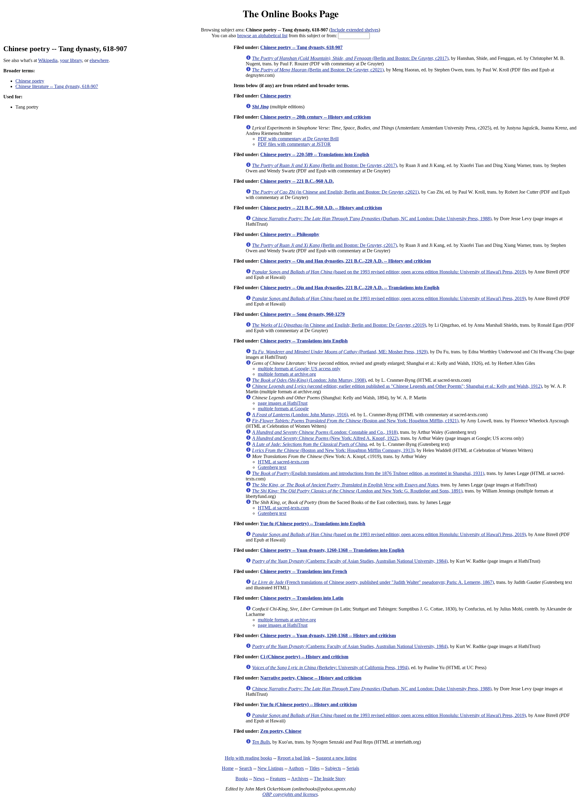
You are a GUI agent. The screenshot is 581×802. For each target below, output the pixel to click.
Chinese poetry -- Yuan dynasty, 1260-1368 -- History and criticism (328, 635)
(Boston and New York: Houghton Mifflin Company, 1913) (333, 450)
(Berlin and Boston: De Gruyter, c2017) (350, 58)
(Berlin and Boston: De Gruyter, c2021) (318, 69)
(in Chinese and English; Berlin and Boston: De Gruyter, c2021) (335, 192)
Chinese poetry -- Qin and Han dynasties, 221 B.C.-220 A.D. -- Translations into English (349, 287)
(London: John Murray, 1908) (309, 380)
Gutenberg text (272, 467)
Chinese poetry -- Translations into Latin (301, 598)
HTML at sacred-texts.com (283, 461)
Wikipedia (47, 60)
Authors (296, 768)
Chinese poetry (29, 80)
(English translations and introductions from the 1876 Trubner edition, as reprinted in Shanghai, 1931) (368, 473)
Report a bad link (293, 758)
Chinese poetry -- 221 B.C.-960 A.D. (297, 181)
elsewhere (99, 60)
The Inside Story (330, 778)
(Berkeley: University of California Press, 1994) (330, 667)
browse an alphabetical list (262, 35)
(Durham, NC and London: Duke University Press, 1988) (371, 218)
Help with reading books (248, 758)
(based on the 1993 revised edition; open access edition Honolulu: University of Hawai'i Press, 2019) (389, 271)
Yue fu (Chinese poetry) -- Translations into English (312, 523)
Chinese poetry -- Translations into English (304, 340)
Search (245, 768)
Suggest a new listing (336, 758)
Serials (352, 768)
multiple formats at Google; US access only (299, 368)
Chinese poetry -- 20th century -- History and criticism (315, 116)
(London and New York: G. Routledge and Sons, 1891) (357, 490)
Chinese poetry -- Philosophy (289, 234)
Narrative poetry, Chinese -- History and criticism (310, 677)
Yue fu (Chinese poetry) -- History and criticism (308, 704)
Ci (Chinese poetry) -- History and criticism (304, 656)
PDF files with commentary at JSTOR (294, 144)
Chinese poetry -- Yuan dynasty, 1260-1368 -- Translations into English (332, 550)
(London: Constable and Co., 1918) (325, 432)
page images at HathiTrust (282, 403)
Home (228, 768)
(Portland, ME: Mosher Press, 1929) (340, 351)
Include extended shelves (355, 29)
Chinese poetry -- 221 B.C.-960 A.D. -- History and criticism (321, 207)
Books (241, 778)
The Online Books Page (291, 13)
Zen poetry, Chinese (280, 731)
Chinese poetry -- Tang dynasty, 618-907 (301, 47)
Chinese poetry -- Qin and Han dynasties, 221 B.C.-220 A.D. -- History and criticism (345, 261)
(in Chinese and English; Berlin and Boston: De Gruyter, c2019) (339, 325)
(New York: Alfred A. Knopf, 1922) (325, 438)
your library (71, 60)
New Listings (270, 768)
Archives (299, 778)
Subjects (333, 768)
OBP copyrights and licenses (290, 794)
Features (278, 778)
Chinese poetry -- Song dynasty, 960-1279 (302, 314)
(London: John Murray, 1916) (300, 414)
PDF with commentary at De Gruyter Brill (298, 138)
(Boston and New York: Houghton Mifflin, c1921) (355, 420)
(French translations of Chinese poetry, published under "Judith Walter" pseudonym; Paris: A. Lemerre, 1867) (373, 582)
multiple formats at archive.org (287, 374)
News (258, 778)
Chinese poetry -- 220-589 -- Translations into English (314, 154)
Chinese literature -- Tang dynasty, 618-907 (56, 86)
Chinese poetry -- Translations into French (303, 571)
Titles (314, 768)
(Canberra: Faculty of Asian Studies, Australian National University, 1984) (350, 561)
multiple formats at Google (283, 408)
